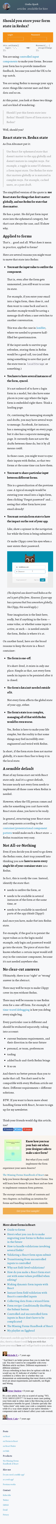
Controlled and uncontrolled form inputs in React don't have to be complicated (27, 1317)
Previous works (9, 1484)
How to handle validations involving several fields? (28, 1248)
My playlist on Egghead (21, 1330)
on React (6, 1436)
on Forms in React (10, 1441)
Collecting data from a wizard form (28, 1301)
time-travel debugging (16, 1010)
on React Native (9, 1446)
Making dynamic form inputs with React (27, 1286)
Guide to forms (16, 1230)
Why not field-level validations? (26, 1267)
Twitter (6, 1500)
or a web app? (8, 1479)
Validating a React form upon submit (29, 1255)
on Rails (6, 1451)
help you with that (37, 1341)
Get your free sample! (28, 1211)
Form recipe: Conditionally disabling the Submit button (29, 1307)
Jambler (40, 328)
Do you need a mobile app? (13, 1474)
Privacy (6, 1514)
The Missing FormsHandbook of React (11, 1462)
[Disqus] (28, 1386)
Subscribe (7, 1495)
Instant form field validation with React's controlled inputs (27, 1294)
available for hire (37, 9)
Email (5, 1509)
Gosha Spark (31, 4)
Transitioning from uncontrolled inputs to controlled (26, 1261)
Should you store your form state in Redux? (26, 23)
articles (21, 9)
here (19, 1345)
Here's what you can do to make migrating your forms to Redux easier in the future (29, 1238)
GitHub (6, 1505)
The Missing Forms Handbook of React (23, 1175)
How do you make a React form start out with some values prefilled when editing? (28, 1276)
